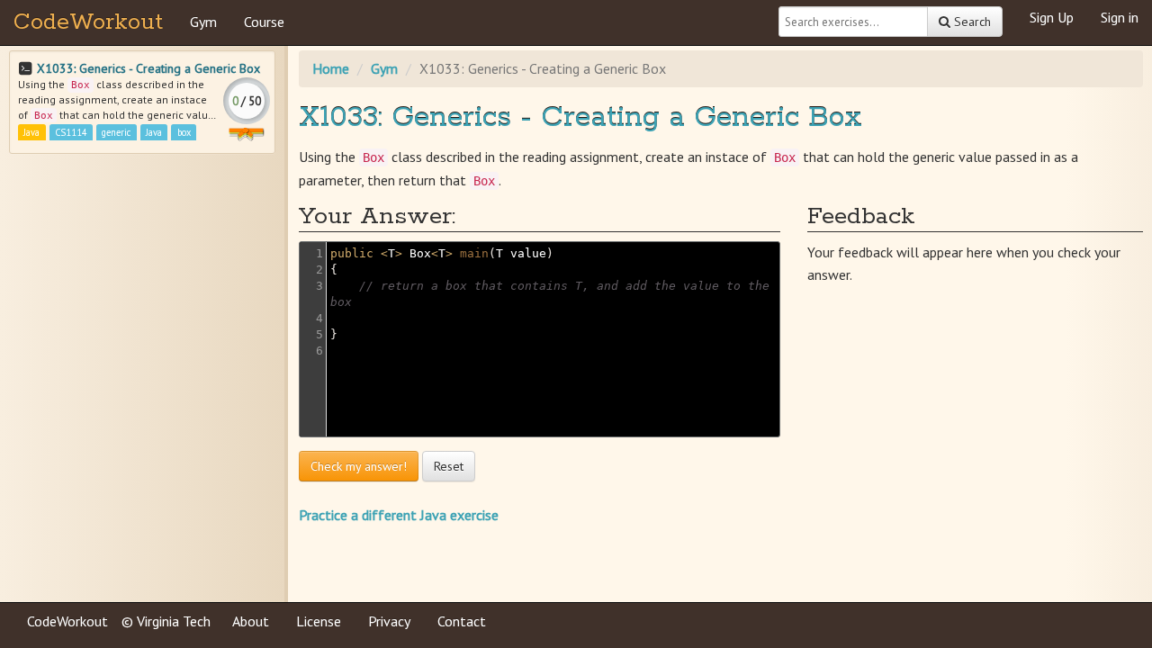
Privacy (389, 621)
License (318, 621)
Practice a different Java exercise (399, 515)
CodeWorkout (88, 22)
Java (31, 132)
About (250, 621)
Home (330, 68)
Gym (203, 22)
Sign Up (1052, 17)
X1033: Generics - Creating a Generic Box (148, 68)
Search (970, 22)
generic (116, 132)
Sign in (1119, 17)
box (184, 132)
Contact (461, 621)
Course (264, 22)
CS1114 (71, 132)
